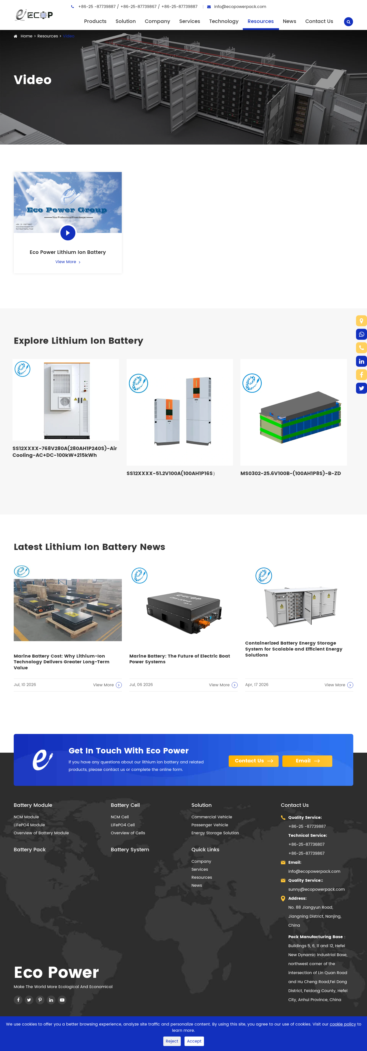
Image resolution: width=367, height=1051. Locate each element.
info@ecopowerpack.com (240, 6)
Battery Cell (125, 806)
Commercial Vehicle (211, 817)
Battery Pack (30, 850)
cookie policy (343, 1024)
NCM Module (26, 817)
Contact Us (319, 21)
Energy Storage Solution (215, 833)
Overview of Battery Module (41, 833)
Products (95, 21)
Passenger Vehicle (209, 825)
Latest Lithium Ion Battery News (89, 547)
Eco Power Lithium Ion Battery (68, 252)
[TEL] (361, 347)
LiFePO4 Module (29, 825)
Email (304, 761)
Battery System (130, 850)
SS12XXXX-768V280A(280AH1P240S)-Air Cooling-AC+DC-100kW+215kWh (64, 452)
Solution (126, 21)
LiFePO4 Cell (123, 825)
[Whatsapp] (361, 334)
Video (68, 36)
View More (66, 262)
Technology (224, 21)
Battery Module (33, 806)
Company (157, 21)
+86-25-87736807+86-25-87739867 (307, 844)
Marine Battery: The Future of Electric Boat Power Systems (179, 659)
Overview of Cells (128, 833)
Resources (261, 21)
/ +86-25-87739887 (177, 6)
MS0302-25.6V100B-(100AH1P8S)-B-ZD (290, 474)
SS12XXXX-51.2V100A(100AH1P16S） (172, 474)
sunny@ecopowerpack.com (316, 889)
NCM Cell (120, 817)
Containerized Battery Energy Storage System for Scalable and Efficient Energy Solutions (294, 649)
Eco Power (56, 973)
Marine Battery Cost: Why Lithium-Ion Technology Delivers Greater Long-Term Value (62, 662)
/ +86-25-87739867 (137, 6)
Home (26, 36)
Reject (172, 1041)
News (289, 21)
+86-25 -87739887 (97, 6)
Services (189, 21)
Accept (194, 1041)
